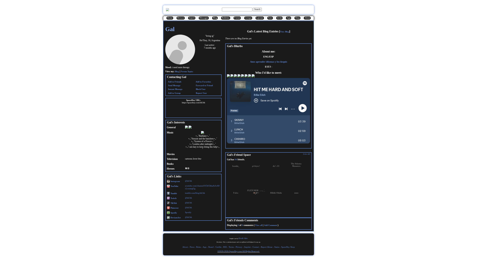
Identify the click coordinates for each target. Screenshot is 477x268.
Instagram (175, 180)
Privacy (239, 247)
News (192, 247)
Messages (203, 17)
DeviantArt (175, 217)
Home (170, 17)
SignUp (309, 9)
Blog (215, 17)
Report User (201, 92)
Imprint (247, 247)
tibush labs (242, 238)
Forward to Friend (204, 84)
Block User (200, 88)
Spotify (173, 212)
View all (258, 224)
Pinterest (174, 207)
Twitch (173, 197)
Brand (211, 247)
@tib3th (188, 180)
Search (257, 8)
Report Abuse (266, 247)
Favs (270, 17)
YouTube (174, 185)
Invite (279, 17)
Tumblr (173, 192)
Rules (198, 247)
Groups (248, 17)
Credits (218, 247)
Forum (237, 17)
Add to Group (174, 92)
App (288, 17)
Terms (231, 247)
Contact (255, 247)
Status (276, 247)
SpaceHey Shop (288, 247)
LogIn (301, 9)
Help (295, 9)
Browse (180, 17)
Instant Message (175, 88)
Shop (297, 17)
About (307, 17)
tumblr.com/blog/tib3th (195, 192)
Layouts (259, 17)
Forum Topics (187, 70)
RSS (225, 247)
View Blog (284, 31)
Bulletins (226, 17)
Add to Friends (174, 80)
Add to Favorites (203, 80)
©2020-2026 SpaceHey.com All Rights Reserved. (238, 251)
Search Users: (215, 8)
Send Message (174, 84)
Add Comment (270, 224)
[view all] (306, 153)
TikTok (173, 202)
